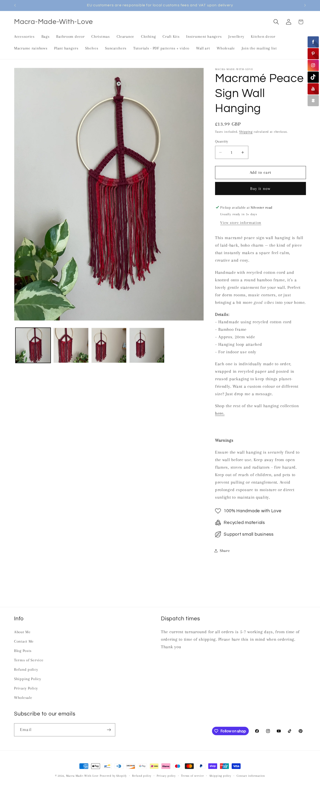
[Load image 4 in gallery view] (146, 345)
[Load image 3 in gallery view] (109, 345)
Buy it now (260, 188)
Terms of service (192, 775)
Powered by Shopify (113, 775)
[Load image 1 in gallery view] (33, 345)
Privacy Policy (26, 688)
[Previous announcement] (15, 5)
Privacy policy (166, 775)
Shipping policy (220, 775)
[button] (276, 22)
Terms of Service (29, 660)
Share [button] (225, 550)
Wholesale (23, 697)
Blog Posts (23, 650)
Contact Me (24, 641)
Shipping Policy (27, 679)
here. (220, 413)
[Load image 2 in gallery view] (71, 345)
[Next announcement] (305, 5)
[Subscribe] (109, 729)
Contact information (251, 775)
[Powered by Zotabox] (313, 100)
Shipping (246, 131)
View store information (240, 222)
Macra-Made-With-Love (82, 775)
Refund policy (26, 669)
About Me (22, 632)
